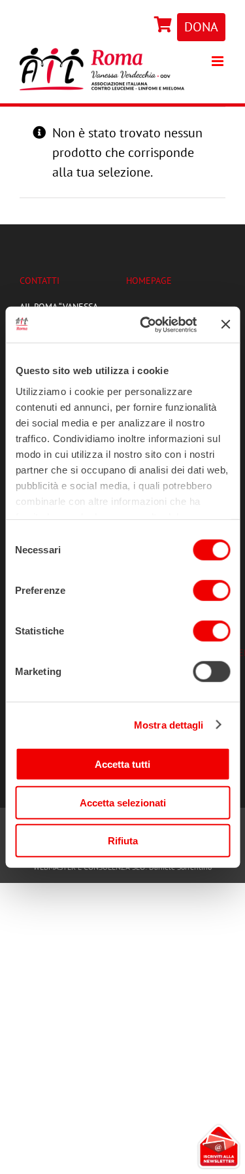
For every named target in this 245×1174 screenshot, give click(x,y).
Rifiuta (123, 840)
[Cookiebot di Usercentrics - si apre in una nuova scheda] (146, 324)
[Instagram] (148, 25)
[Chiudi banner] (225, 324)
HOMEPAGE (149, 280)
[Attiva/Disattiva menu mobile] (218, 61)
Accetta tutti (122, 764)
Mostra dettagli (169, 724)
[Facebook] (145, 25)
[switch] (211, 590)
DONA (201, 26)
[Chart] (163, 25)
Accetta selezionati (123, 802)
